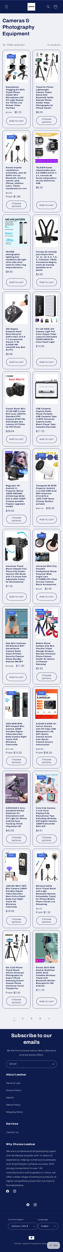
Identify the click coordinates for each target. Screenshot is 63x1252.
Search (10, 1097)
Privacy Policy (13, 1090)
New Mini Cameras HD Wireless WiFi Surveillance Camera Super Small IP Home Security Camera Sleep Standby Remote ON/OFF (16, 652)
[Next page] (48, 1018)
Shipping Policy (14, 1112)
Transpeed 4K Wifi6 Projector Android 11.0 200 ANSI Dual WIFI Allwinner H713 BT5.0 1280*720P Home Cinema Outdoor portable (46, 494)
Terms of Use (13, 1083)
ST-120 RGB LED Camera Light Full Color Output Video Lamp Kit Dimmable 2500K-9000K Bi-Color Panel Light (46, 335)
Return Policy (13, 1105)
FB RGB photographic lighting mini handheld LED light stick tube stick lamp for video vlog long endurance (16, 260)
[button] (6, 6)
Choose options (46, 120)
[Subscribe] (53, 1064)
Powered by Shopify (39, 1243)
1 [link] (14, 1018)
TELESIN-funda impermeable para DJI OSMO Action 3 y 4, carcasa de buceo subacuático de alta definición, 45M (46, 175)
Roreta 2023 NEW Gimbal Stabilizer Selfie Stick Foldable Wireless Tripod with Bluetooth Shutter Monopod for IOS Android (45, 976)
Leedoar (26, 1243)
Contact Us (12, 1132)
